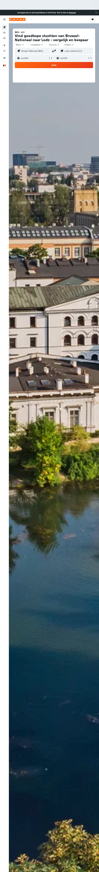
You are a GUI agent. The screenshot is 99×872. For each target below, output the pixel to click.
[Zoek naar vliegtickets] (4, 27)
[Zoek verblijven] (4, 32)
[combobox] (54, 44)
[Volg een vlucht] (4, 50)
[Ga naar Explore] (4, 45)
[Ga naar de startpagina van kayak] (17, 19)
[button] (96, 12)
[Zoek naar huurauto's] (4, 38)
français (72, 12)
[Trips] (4, 58)
